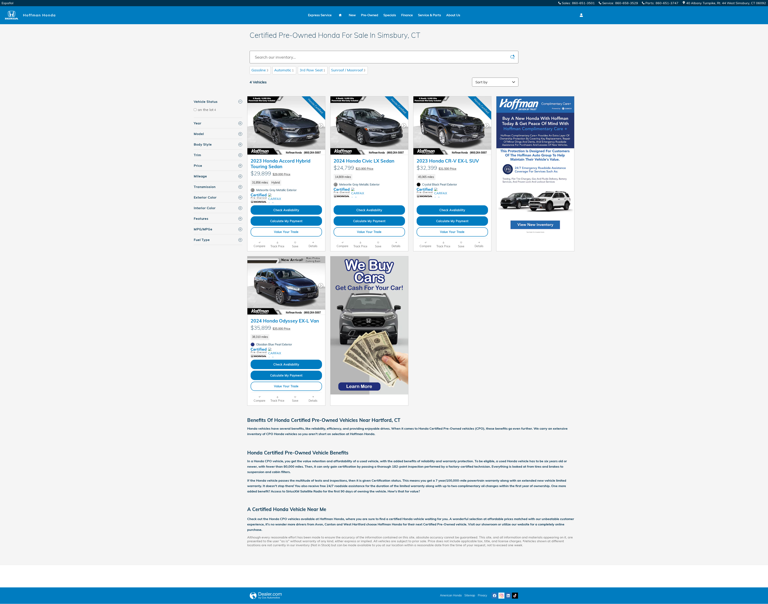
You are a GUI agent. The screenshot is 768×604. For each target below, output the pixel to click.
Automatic (284, 70)
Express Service (320, 15)
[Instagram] (501, 596)
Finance (407, 15)
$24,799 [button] (353, 167)
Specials (389, 15)
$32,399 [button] (436, 167)
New (352, 15)
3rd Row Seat (312, 70)
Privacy (482, 595)
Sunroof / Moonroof (348, 70)
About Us (453, 15)
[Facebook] (495, 596)
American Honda (451, 595)
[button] (286, 183)
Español (7, 3)
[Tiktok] (515, 596)
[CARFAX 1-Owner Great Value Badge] (275, 198)
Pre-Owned (369, 15)
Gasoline (259, 70)
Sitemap (469, 595)
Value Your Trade (286, 232)
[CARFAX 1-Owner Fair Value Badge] (441, 192)
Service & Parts (429, 15)
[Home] (11, 15)
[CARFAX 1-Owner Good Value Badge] (358, 192)
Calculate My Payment (286, 221)
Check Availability (286, 210)
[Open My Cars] (580, 15)
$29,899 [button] (270, 173)
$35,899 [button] (270, 327)
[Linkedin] (508, 596)
